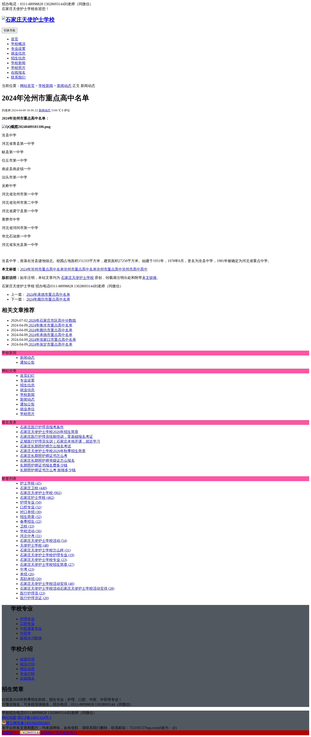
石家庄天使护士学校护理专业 (47, 555)
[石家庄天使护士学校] (28, 20)
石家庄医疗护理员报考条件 (42, 427)
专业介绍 (27, 674)
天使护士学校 (34, 545)
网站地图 (9, 717)
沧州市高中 (131, 269)
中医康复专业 (31, 628)
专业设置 (18, 49)
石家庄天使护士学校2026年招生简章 (49, 432)
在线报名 (18, 72)
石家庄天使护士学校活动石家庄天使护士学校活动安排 (67, 588)
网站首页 (27, 86)
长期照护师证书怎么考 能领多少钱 (48, 470)
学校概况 (18, 44)
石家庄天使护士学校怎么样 (45, 550)
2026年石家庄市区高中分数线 (52, 320)
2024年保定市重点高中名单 (50, 344)
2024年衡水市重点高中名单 (50, 325)
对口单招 (30, 512)
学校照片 (18, 68)
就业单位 (27, 409)
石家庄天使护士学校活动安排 (47, 584)
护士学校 (30, 483)
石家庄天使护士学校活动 (43, 541)
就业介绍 (27, 664)
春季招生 (30, 521)
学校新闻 (18, 63)
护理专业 (30, 502)
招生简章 (30, 517)
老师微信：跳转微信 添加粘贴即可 (39, 732)
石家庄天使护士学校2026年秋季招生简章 (53, 451)
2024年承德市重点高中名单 (48, 294)
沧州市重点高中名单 (80, 269)
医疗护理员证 (34, 598)
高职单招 (30, 579)
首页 (14, 39)
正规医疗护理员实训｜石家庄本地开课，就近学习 (60, 441)
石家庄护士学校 (37, 498)
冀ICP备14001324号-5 (34, 717)
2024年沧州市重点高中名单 (42, 269)
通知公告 (27, 362)
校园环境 (27, 659)
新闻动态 (64, 86)
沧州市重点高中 (109, 269)
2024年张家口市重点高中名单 (52, 340)
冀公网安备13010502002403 (28, 723)
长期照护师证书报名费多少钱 (43, 465)
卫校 (27, 526)
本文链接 (149, 278)
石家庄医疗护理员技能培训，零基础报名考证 (56, 437)
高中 (144, 269)
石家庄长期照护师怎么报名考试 (45, 446)
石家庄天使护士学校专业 (43, 560)
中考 (27, 569)
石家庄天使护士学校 (77, 278)
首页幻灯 (27, 375)
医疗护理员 (32, 593)
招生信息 (18, 58)
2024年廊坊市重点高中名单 (48, 299)
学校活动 (30, 531)
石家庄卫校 (33, 488)
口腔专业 (30, 507)
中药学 (25, 633)
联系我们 (18, 77)
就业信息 (18, 53)
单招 (27, 574)
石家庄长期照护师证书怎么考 (43, 456)
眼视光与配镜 (31, 638)
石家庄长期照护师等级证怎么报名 (47, 460)
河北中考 (30, 536)
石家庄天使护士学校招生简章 (47, 564)
